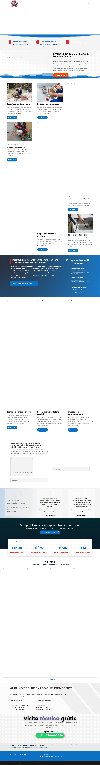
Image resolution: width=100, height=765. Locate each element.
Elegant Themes (21, 763)
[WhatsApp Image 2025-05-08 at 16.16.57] (15, 568)
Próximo (52, 679)
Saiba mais (62, 75)
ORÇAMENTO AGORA (23, 284)
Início (85, 3)
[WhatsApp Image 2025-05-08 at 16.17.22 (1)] (85, 568)
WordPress (39, 763)
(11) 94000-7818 (51, 735)
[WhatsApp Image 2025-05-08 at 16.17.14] (38, 568)
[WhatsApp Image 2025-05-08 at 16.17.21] (61, 568)
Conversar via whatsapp (49, 532)
